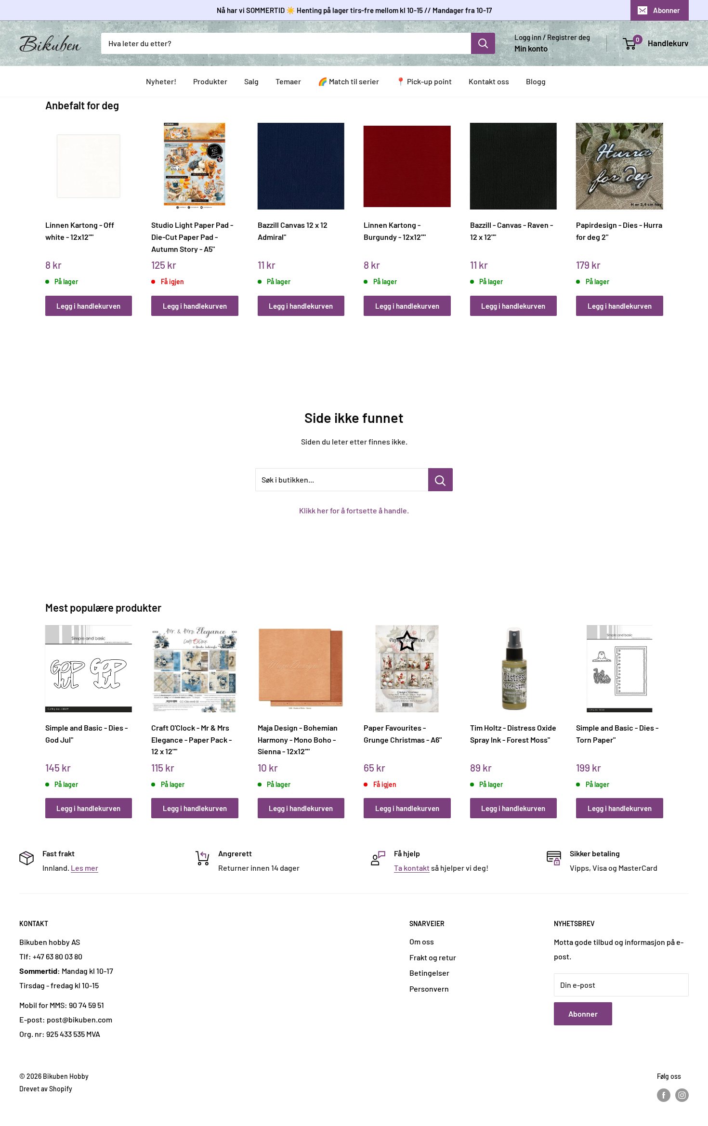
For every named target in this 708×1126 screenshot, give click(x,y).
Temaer (288, 81)
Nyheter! (161, 81)
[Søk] (483, 43)
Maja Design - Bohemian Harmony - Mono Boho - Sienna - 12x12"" (298, 739)
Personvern (429, 988)
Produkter (210, 81)
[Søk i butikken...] (440, 479)
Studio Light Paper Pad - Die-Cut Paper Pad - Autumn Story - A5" (192, 236)
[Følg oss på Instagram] (682, 1094)
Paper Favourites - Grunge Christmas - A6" (403, 733)
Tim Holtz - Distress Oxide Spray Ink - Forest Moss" (513, 733)
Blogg (536, 81)
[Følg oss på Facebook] (663, 1094)
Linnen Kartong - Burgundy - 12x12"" (395, 230)
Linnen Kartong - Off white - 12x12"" (79, 230)
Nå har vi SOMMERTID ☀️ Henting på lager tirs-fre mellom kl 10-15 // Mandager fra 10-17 (354, 10)
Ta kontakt (412, 867)
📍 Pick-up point (424, 81)
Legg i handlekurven (88, 305)
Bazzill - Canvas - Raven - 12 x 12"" (511, 230)
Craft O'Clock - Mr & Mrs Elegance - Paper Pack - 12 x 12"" (191, 739)
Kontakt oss (489, 81)
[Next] (660, 208)
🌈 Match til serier (348, 81)
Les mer (84, 867)
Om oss (421, 941)
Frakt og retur (432, 957)
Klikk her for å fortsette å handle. (354, 510)
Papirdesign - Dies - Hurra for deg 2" (619, 230)
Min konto (531, 48)
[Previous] (47, 208)
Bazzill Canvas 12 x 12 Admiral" (293, 230)
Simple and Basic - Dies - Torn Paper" (617, 733)
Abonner (666, 10)
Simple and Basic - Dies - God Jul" (86, 733)
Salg (251, 81)
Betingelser (429, 972)
